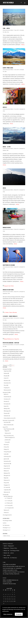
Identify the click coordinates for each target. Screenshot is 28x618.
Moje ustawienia (8, 614)
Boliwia (4, 150)
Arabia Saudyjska (9, 437)
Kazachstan (7, 463)
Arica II (5, 107)
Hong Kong (6, 451)
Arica (4, 188)
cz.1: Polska (7, 498)
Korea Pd (6, 468)
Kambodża (6, 461)
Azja (4, 427)
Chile (5, 32)
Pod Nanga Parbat (7, 520)
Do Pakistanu (6, 525)
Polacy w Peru (13, 548)
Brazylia (6, 375)
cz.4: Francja (8, 505)
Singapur (6, 485)
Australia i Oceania (7, 420)
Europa (4, 494)
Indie (5, 454)
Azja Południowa (8, 429)
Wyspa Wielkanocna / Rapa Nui (11, 343)
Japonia (5, 459)
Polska (5, 512)
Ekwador (6, 380)
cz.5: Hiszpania (8, 508)
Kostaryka (6, 404)
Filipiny (5, 449)
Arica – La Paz (7, 147)
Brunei (5, 444)
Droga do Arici (7, 227)
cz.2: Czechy (8, 500)
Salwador (6, 415)
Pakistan (7, 433)
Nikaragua (6, 411)
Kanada (5, 401)
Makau (5, 470)
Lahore (4, 523)
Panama (6, 413)
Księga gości (11, 546)
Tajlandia (6, 489)
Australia (6, 422)
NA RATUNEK (7, 496)
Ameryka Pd (22, 109)
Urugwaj (6, 387)
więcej (22, 44)
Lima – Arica (6, 28)
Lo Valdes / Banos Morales (10, 316)
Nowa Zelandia (7, 424)
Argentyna (5, 293)
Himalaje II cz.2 (6, 527)
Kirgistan (6, 466)
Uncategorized (6, 515)
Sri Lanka (6, 487)
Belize (5, 394)
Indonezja (6, 456)
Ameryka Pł (5, 392)
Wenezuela (6, 390)
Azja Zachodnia (7, 435)
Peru (8, 32)
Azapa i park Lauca (8, 68)
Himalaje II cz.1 (6, 530)
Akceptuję (18, 614)
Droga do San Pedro (8, 290)
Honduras (6, 399)
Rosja (5, 482)
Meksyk (6, 408)
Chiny (5, 447)
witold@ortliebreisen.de (12, 580)
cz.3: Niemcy (8, 503)
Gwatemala (6, 396)
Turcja (6, 442)
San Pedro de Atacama (9, 265)
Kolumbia (6, 383)
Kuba (5, 406)
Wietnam (6, 492)
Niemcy (5, 510)
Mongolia (6, 475)
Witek (11, 30)
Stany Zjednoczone (8, 418)
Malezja (6, 473)
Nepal (6, 430)
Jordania (7, 439)
